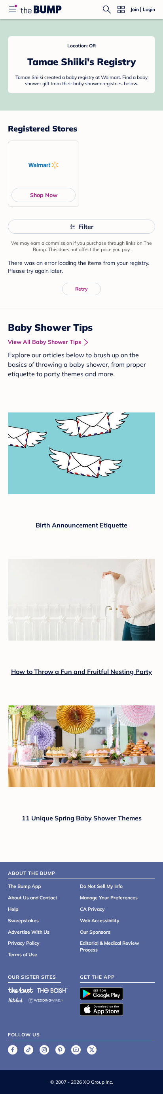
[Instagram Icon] (44, 1050)
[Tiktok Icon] (28, 1050)
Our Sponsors (95, 932)
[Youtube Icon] (76, 1050)
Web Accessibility (99, 920)
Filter (85, 227)
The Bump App (24, 886)
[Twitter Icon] (92, 1050)
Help (13, 909)
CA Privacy (92, 909)
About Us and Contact (32, 898)
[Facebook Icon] (12, 1050)
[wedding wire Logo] (45, 999)
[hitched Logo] (15, 999)
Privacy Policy (24, 943)
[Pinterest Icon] (60, 1050)
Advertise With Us (28, 932)
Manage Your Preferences (109, 898)
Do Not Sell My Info (101, 886)
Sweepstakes (23, 920)
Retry (81, 289)
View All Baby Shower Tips (44, 341)
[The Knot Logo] (20, 990)
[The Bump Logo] (41, 9)
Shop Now (43, 195)
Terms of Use (22, 954)
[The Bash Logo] (52, 990)
